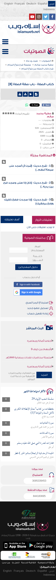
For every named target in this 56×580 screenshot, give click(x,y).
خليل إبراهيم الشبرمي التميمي (42, 457)
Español (42, 3)
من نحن (6, 562)
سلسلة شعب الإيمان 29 (43, 399)
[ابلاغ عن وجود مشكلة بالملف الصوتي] (19, 94)
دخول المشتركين (28, 267)
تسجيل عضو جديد (37, 308)
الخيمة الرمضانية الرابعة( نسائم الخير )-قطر (34, 453)
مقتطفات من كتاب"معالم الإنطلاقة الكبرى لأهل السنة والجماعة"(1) (34, 411)
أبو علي (51, 447)
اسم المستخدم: (37, 248)
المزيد (44, 374)
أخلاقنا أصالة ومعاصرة (39, 339)
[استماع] (30, 94)
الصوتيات (35, 51)
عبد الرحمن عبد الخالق (45, 402)
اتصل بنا (15, 562)
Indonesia (49, 9)
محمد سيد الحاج (48, 416)
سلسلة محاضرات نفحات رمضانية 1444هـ (29, 355)
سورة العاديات (47, 423)
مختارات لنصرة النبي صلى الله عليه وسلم (35, 443)
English (8, 3)
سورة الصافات (47, 433)
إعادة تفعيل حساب (37, 313)
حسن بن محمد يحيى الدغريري (42, 426)
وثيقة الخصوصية (46, 562)
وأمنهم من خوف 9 (41, 347)
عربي (52, 3)
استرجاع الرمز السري (37, 302)
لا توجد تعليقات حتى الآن (40, 227)
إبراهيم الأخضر (47, 436)
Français (20, 3)
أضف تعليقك (12, 219)
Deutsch (31, 3)
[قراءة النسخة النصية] (36, 94)
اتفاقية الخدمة (28, 562)
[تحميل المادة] (25, 94)
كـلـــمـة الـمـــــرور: (37, 258)
